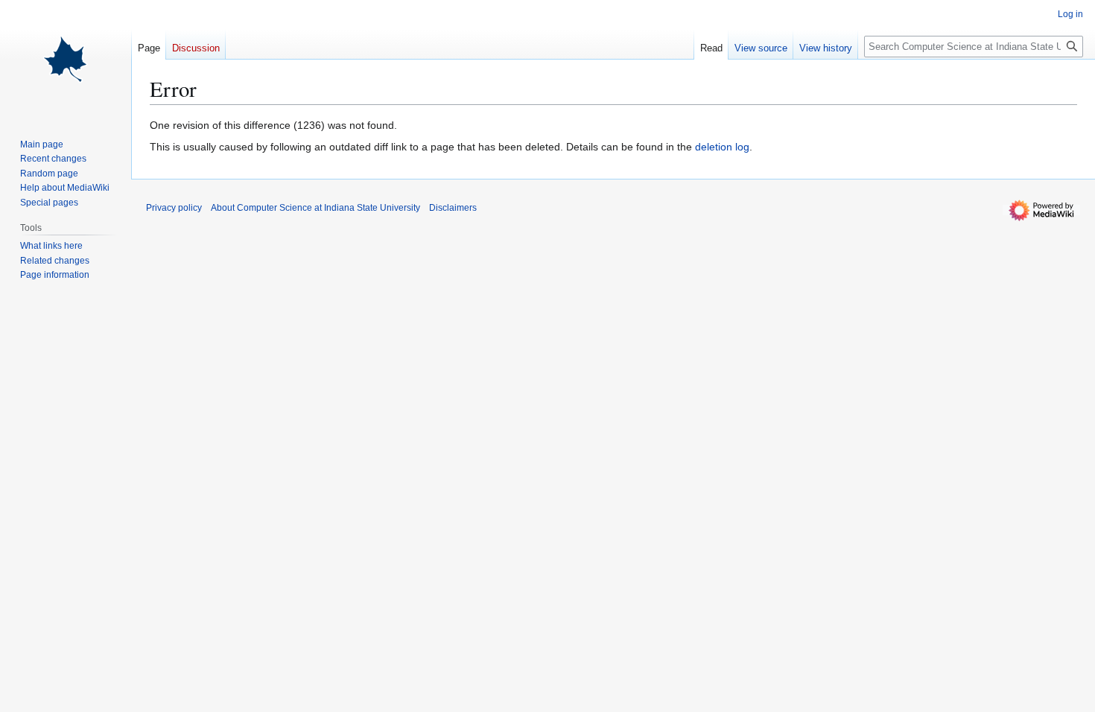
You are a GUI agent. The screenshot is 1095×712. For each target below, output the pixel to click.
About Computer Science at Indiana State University (315, 208)
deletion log (722, 147)
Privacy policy (174, 208)
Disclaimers (453, 208)
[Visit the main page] (65, 59)
